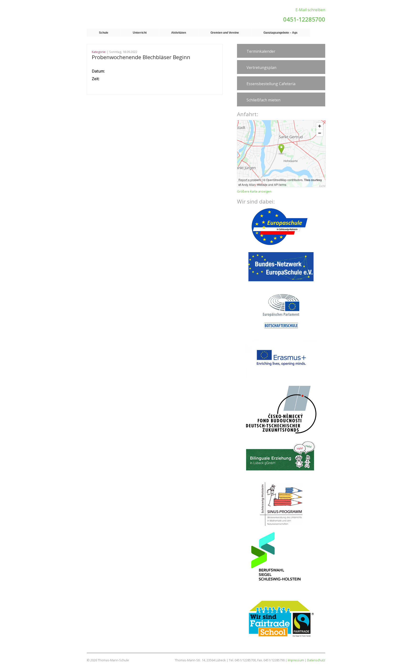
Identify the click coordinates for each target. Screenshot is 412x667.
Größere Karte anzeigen (254, 191)
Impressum (296, 660)
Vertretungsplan (261, 67)
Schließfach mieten (263, 100)
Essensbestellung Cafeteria (271, 83)
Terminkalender (261, 51)
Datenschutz (316, 660)
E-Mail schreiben (310, 9)
